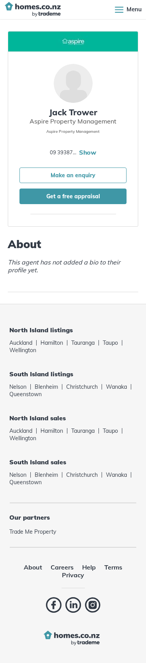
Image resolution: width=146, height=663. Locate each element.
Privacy (73, 575)
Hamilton (51, 343)
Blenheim (46, 387)
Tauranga (83, 343)
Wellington (22, 350)
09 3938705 (63, 152)
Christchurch (82, 387)
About (33, 567)
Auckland (20, 343)
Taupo (110, 343)
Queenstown (25, 394)
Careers (62, 567)
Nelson (17, 387)
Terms (113, 567)
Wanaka (116, 387)
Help (89, 567)
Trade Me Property (32, 531)
